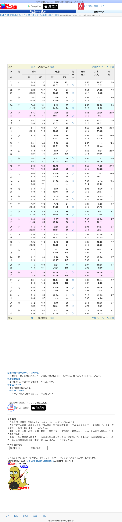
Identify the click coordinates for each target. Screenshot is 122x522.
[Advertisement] (61, 40)
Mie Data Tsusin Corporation (40, 460)
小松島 (17, 14)
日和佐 (3, 14)
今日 (44, 515)
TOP (7, 515)
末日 (35, 515)
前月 (33, 66)
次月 (52, 66)
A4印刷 (110, 66)
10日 (16, 515)
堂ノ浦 (31, 14)
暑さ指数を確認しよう (94, 5)
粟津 (57, 14)
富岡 (12, 14)
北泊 (37, 14)
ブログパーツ (98, 66)
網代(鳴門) (49, 14)
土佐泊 (24, 14)
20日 (25, 515)
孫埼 (42, 14)
